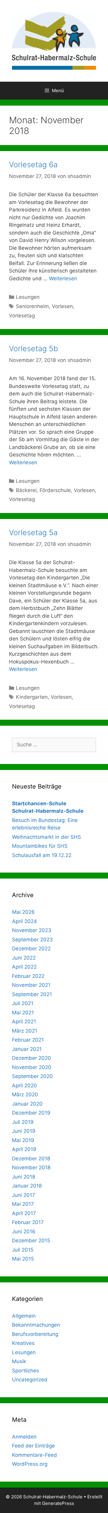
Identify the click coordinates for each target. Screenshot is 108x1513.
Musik (19, 1361)
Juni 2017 (23, 1195)
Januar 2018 (27, 1186)
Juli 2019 (23, 1122)
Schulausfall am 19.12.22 (41, 855)
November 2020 (31, 1067)
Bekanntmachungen (36, 1325)
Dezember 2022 (31, 949)
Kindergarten (32, 697)
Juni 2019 (23, 1131)
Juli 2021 (22, 1003)
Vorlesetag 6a (33, 164)
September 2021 (32, 994)
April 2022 (24, 967)
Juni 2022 (24, 958)
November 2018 (31, 1167)
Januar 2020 (27, 1104)
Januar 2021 (27, 1049)
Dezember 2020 (31, 1058)
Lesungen (28, 297)
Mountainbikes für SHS (40, 846)
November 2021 (31, 985)
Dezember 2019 (31, 1113)
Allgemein (24, 1316)
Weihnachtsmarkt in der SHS (46, 837)
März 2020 (25, 1095)
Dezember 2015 (31, 1240)
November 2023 (31, 930)
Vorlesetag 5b (33, 348)
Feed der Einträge (33, 1446)
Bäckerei (26, 490)
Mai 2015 (23, 1259)
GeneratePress (58, 1503)
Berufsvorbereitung (35, 1334)
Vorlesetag (22, 316)
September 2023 (32, 940)
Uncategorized (29, 1380)
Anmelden (24, 1437)
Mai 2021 (23, 1013)
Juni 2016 (23, 1232)
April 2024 (24, 921)
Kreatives (23, 1343)
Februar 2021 (28, 1040)
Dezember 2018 (31, 1159)
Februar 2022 (28, 976)
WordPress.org (29, 1464)
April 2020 (24, 1086)
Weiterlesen (63, 278)
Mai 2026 (23, 912)
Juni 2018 (23, 1177)
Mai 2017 (23, 1204)
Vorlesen (62, 306)
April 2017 (24, 1213)
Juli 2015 (22, 1250)
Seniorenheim (32, 306)
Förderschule (55, 490)
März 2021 (24, 1031)
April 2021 (24, 1022)
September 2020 (32, 1076)
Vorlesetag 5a (33, 532)
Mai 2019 (23, 1140)
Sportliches (25, 1371)
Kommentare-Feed (34, 1455)
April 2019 (24, 1149)
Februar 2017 (28, 1222)
